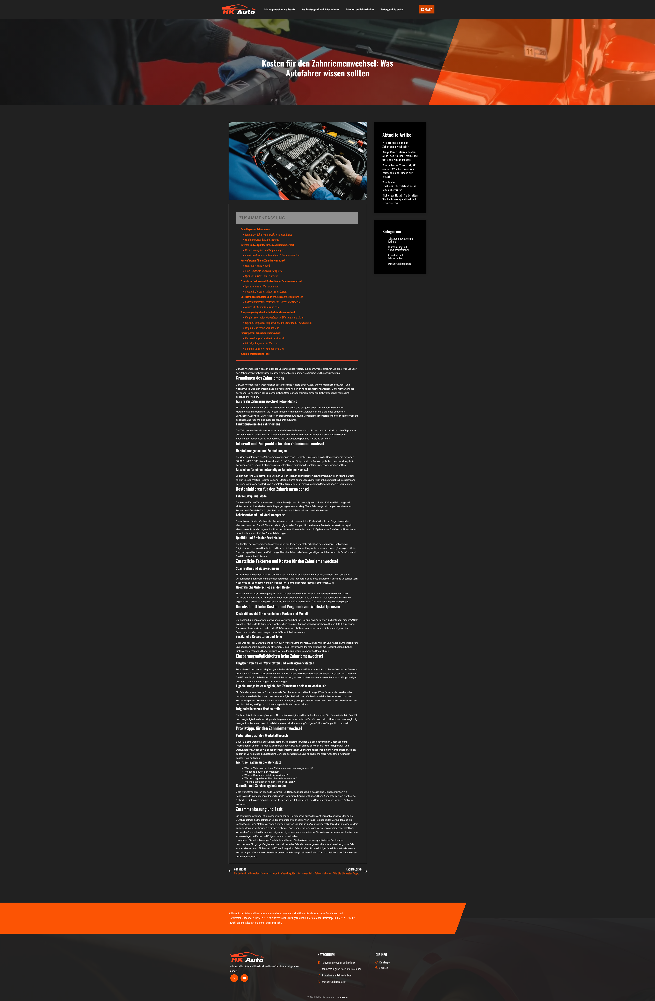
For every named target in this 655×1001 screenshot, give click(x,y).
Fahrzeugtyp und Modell (257, 265)
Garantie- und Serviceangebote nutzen (264, 348)
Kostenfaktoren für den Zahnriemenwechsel (263, 260)
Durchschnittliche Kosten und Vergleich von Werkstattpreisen (272, 296)
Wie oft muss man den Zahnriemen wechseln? (395, 144)
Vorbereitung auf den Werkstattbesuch (265, 338)
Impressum (342, 997)
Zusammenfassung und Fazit (255, 353)
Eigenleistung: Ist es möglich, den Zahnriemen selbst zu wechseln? (278, 322)
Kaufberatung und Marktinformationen (320, 9)
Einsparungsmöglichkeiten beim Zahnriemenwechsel (268, 312)
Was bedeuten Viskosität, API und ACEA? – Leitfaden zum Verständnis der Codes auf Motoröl (399, 171)
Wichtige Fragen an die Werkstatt (262, 343)
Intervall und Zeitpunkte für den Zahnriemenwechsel (267, 244)
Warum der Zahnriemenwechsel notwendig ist (268, 234)
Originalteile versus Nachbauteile (262, 327)
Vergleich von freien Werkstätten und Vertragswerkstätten (274, 317)
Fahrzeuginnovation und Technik (279, 9)
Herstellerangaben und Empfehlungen (264, 250)
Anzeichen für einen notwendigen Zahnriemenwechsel (272, 255)
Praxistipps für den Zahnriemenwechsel (261, 333)
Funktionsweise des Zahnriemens (262, 239)
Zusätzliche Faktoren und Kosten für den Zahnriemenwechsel (271, 281)
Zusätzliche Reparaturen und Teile (262, 307)
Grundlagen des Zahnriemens (255, 229)
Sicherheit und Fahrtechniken (360, 9)
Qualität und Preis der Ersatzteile (261, 276)
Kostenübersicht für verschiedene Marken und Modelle (272, 301)
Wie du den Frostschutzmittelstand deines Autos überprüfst (400, 186)
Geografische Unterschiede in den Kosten (266, 291)
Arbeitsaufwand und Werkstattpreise (263, 270)
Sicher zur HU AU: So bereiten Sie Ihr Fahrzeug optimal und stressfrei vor (400, 199)
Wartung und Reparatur (392, 9)
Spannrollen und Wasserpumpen (262, 286)
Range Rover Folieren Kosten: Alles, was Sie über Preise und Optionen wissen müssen (400, 156)
